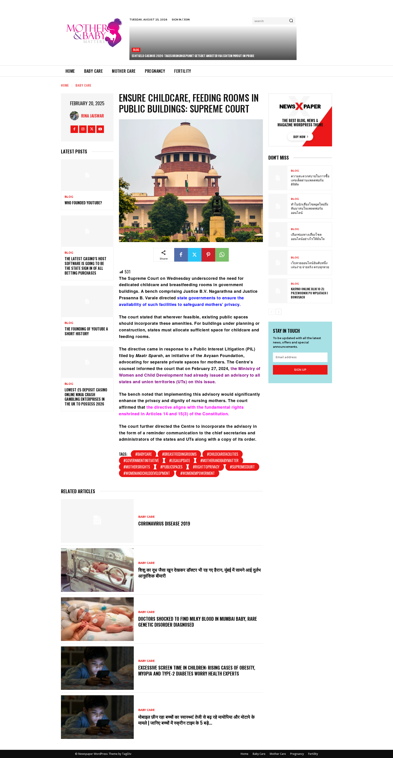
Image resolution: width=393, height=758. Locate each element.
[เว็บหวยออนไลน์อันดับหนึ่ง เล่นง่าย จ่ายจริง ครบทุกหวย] (277, 262)
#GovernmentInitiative (141, 460)
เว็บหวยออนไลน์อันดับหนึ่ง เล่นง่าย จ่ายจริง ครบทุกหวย (310, 264)
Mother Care (278, 754)
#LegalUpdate (179, 460)
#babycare (143, 454)
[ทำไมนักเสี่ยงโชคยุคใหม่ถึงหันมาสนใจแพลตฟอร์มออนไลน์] (277, 206)
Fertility (313, 754)
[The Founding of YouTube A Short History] (87, 301)
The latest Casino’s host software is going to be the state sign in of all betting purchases (85, 265)
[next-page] (278, 312)
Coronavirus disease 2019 (164, 523)
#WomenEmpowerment (197, 473)
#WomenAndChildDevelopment (146, 473)
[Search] (291, 21)
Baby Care (83, 85)
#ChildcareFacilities (222, 454)
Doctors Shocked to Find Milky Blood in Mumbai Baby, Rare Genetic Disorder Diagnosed (197, 621)
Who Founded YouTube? (83, 202)
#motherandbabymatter (219, 460)
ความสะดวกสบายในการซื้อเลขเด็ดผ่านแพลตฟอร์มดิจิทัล (310, 179)
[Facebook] (74, 129)
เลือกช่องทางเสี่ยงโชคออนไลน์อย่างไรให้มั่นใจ (308, 236)
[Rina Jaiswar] (75, 115)
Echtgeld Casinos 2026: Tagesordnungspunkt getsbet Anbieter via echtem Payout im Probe (193, 55)
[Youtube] (100, 129)
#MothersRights (136, 467)
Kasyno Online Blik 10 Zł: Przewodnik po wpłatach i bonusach (309, 292)
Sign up (300, 369)
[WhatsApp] (222, 255)
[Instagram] (83, 129)
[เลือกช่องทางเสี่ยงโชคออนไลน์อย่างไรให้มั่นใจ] (277, 234)
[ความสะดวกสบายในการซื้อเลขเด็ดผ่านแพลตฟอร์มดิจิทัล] (277, 177)
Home (65, 85)
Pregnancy (297, 754)
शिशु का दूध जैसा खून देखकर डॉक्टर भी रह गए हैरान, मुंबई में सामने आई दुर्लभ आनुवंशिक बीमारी (199, 572)
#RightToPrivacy (206, 467)
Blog (136, 50)
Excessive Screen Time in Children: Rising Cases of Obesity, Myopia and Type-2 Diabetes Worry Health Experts (196, 670)
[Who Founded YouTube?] (87, 175)
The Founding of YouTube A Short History (86, 331)
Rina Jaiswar (92, 116)
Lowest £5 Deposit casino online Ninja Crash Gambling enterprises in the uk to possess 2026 (86, 397)
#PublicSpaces (171, 467)
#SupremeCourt (242, 467)
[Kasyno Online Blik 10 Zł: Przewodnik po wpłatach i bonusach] (277, 290)
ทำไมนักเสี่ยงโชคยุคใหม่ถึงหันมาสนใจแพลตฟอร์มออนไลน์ (309, 208)
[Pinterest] (208, 255)
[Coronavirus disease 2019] (97, 521)
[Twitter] (91, 129)
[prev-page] (271, 312)
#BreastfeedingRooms (179, 454)
